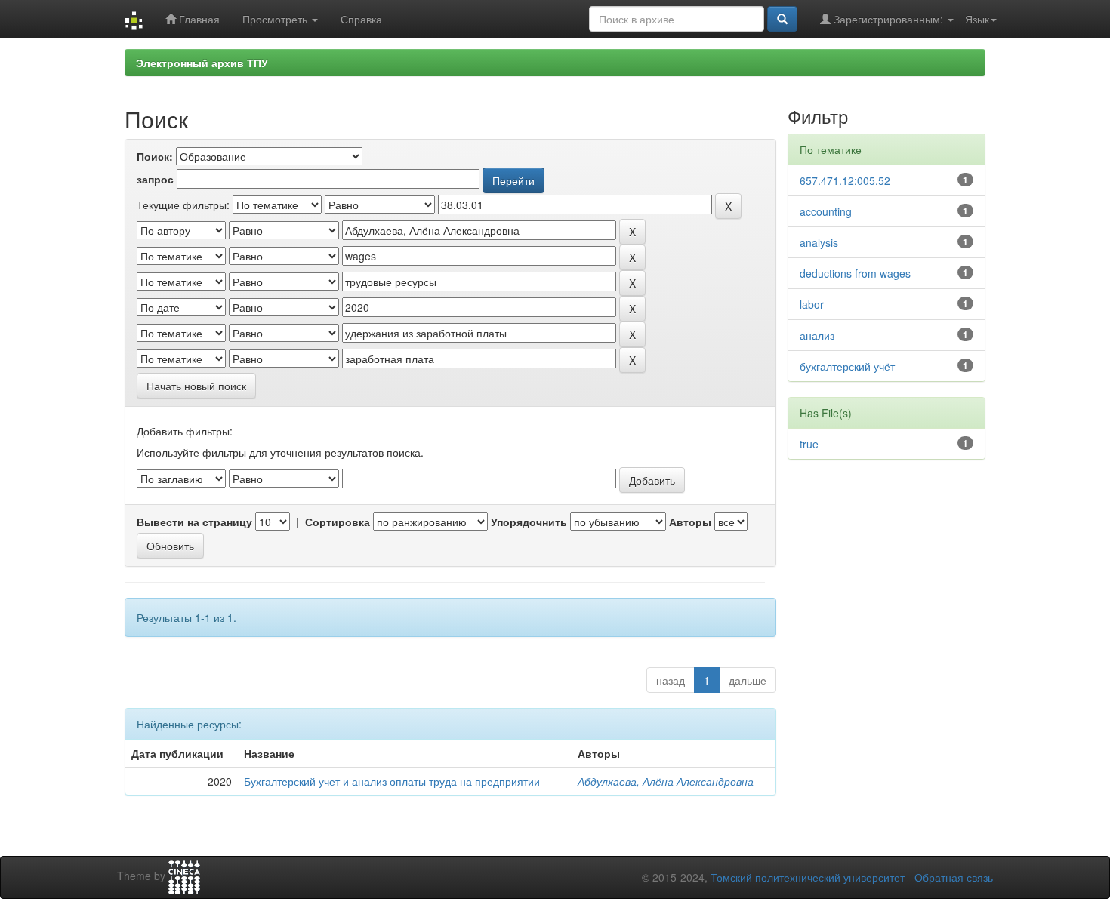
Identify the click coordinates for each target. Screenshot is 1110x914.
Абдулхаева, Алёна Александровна (666, 781)
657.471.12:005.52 (845, 180)
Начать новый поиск (196, 385)
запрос (155, 178)
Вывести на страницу (194, 521)
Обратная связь (953, 877)
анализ (817, 335)
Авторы (690, 521)
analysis (819, 242)
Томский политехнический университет (808, 877)
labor (812, 304)
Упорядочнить (529, 521)
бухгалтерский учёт (847, 366)
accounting (826, 211)
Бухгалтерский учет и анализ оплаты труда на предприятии (392, 781)
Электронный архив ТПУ (202, 62)
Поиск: (155, 156)
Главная (198, 18)
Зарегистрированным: (888, 18)
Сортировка (337, 521)
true (809, 443)
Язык (977, 18)
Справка (361, 18)
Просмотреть (276, 18)
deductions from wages (855, 273)
